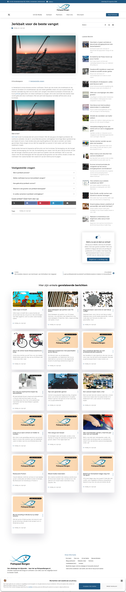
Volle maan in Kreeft (20, 310)
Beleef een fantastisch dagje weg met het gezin (96, 474)
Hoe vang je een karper (56, 433)
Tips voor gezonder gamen (57, 392)
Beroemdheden (95, 558)
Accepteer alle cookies (89, 586)
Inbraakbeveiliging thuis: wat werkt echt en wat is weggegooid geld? (101, 129)
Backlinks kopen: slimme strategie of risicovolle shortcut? (82, 566)
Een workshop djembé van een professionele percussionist (94, 351)
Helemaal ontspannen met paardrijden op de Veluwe (62, 351)
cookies (30, 587)
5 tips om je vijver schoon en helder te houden (26, 433)
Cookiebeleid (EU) (71, 563)
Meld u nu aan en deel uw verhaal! (98, 242)
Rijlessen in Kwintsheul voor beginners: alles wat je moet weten (100, 219)
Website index (82, 561)
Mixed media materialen (56, 474)
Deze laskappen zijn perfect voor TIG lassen (60, 310)
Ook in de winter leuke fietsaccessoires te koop (27, 351)
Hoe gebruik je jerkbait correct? (44, 183)
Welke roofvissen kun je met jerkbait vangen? (44, 178)
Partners (59, 15)
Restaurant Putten (19, 474)
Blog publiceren (70, 561)
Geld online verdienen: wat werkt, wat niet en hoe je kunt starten (84, 568)
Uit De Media (37, 15)
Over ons (70, 15)
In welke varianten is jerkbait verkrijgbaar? (44, 194)
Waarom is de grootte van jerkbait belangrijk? (44, 188)
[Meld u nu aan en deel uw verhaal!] (98, 236)
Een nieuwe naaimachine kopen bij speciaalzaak (25, 392)
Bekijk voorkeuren (112, 586)
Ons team (80, 15)
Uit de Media (85, 558)
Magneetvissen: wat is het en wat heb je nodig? (97, 310)
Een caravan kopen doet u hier (94, 392)
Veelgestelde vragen (37, 81)
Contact (49, 15)
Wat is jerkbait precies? (44, 173)
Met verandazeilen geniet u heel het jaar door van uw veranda (97, 433)
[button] (122, 581)
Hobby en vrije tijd (19, 28)
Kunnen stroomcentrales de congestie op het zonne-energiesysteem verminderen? (101, 166)
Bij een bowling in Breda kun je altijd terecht (25, 515)
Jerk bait (15, 137)
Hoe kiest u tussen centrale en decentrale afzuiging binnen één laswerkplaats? (101, 44)
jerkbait (18, 94)
